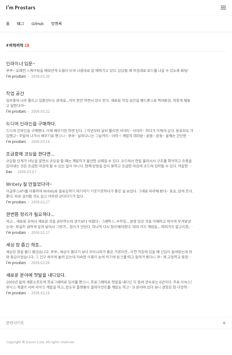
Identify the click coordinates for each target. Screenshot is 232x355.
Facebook (15, 333)
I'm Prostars (20, 8)
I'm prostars (16, 76)
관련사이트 (15, 322)
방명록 (56, 23)
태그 (20, 23)
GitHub (37, 23)
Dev (9, 171)
